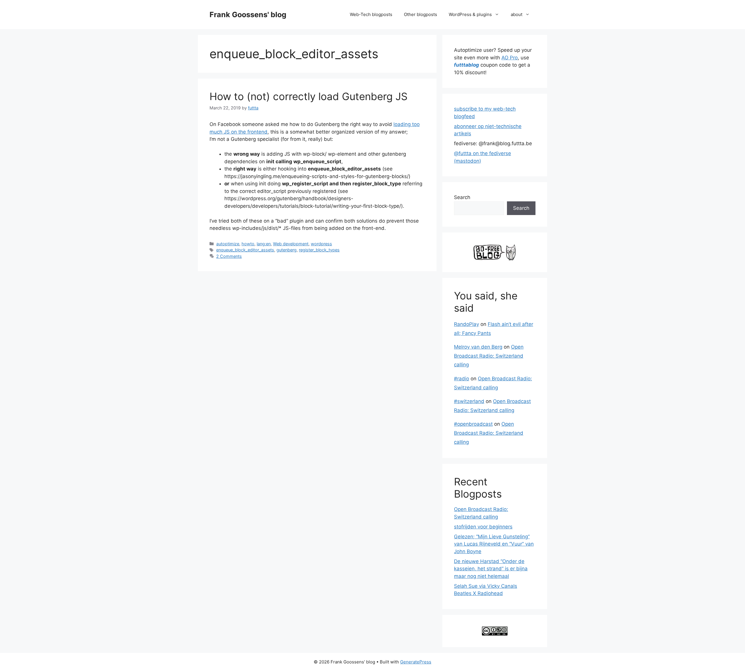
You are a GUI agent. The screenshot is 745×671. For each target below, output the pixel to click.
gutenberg (286, 249)
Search (462, 197)
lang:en (264, 243)
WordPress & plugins (470, 14)
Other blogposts (420, 14)
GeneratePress (415, 662)
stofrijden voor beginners (483, 527)
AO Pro (509, 58)
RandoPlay (466, 324)
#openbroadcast (473, 424)
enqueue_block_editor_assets (245, 249)
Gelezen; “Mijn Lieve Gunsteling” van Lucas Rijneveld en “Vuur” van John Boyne (494, 544)
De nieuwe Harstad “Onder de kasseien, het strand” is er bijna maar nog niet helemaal (491, 568)
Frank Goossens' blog (248, 14)
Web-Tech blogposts (371, 14)
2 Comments (229, 256)
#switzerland (469, 401)
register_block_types (319, 249)
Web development (290, 243)
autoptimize (227, 243)
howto (248, 243)
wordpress (321, 243)
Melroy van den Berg (478, 347)
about (516, 14)
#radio (461, 378)
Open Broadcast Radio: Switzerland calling (489, 356)
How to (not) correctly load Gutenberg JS (308, 96)
